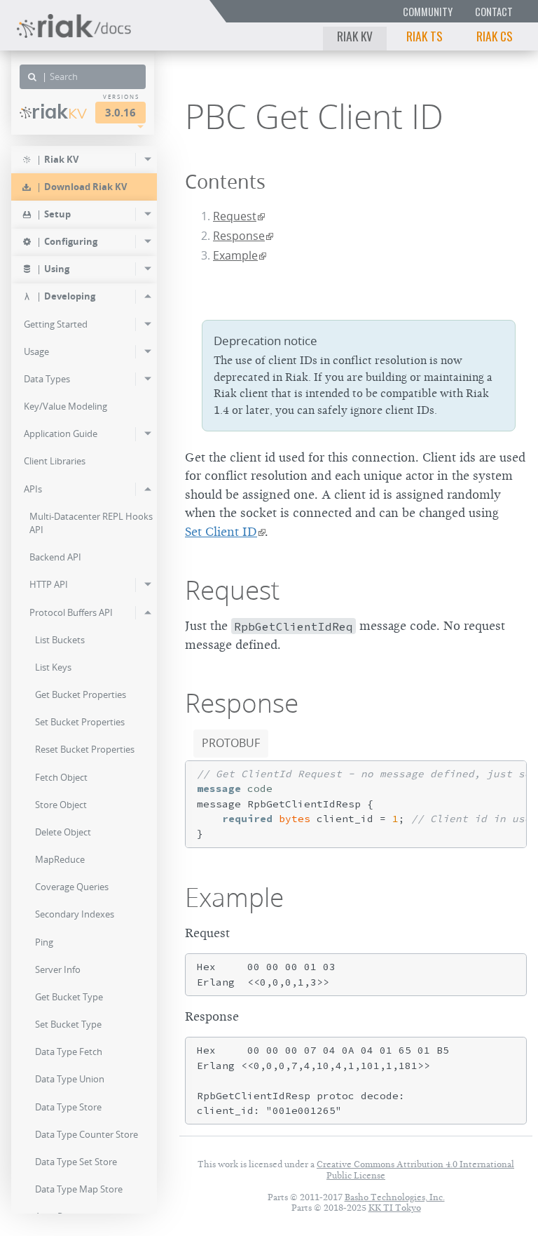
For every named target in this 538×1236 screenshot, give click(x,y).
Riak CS (494, 36)
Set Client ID (221, 532)
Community (428, 11)
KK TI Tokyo (394, 1207)
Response (239, 235)
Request (234, 216)
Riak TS (424, 36)
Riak (59, 111)
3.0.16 (120, 112)
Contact (494, 11)
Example (235, 255)
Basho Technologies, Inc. (395, 1197)
